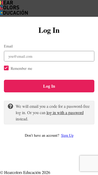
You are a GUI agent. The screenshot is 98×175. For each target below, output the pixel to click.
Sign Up (67, 135)
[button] (49, 135)
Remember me (21, 68)
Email (8, 46)
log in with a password (65, 112)
